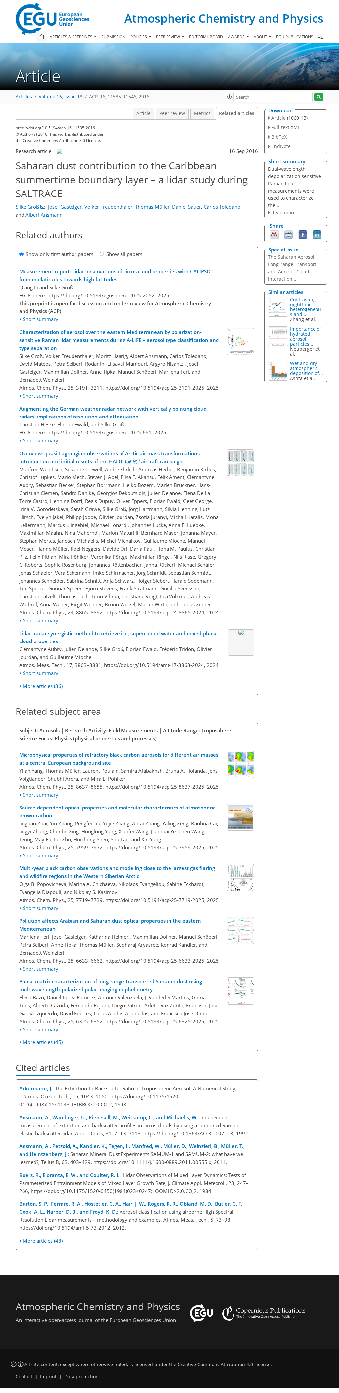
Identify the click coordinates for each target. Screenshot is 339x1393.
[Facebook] (302, 234)
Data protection (81, 1377)
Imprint (48, 1377)
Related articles (236, 113)
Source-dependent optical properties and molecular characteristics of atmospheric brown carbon (117, 811)
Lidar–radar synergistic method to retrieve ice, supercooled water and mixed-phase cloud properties (118, 637)
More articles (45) (43, 1042)
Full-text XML (285, 127)
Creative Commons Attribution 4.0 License (224, 1364)
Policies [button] (139, 37)
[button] (229, 97)
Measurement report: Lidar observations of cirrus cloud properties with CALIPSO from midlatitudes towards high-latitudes (115, 275)
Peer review (172, 113)
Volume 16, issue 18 (60, 97)
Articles (24, 97)
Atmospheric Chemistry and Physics (223, 18)
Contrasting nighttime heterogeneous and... (305, 306)
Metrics (202, 113)
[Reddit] (288, 234)
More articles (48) (43, 1240)
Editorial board (206, 37)
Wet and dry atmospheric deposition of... (306, 368)
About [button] (261, 37)
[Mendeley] (274, 234)
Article (143, 113)
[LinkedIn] (317, 234)
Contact (24, 1377)
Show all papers (124, 254)
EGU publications (294, 37)
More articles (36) (43, 686)
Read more (283, 212)
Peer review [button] (168, 37)
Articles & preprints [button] (71, 37)
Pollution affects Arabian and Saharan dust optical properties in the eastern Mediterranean (110, 925)
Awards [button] (237, 37)
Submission (113, 37)
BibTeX (279, 137)
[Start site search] (318, 97)
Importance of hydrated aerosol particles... (305, 336)
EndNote (281, 146)
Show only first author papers (59, 254)
